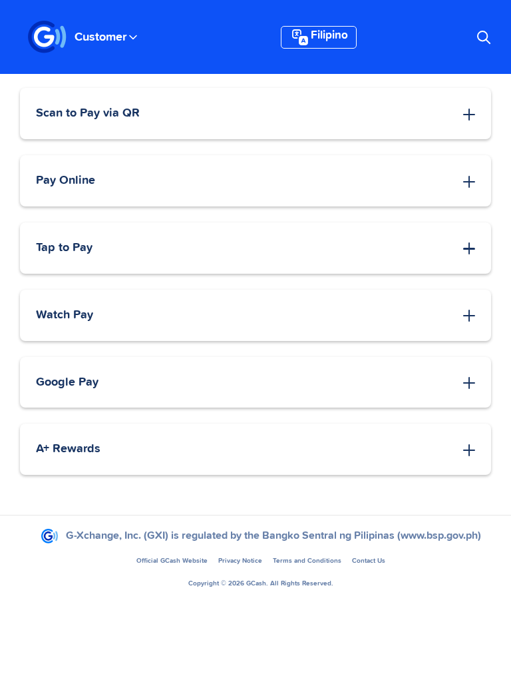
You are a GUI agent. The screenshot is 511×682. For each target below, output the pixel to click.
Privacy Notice (240, 560)
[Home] (47, 37)
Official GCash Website (172, 560)
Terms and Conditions (307, 560)
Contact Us (368, 560)
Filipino (329, 35)
